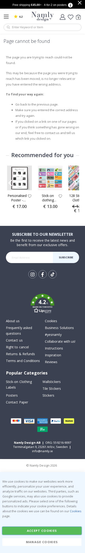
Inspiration (53, 355)
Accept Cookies (42, 531)
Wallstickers (51, 381)
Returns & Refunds (20, 354)
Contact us (14, 340)
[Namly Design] (42, 16)
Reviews (51, 362)
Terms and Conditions (23, 360)
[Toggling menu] (7, 16)
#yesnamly (53, 334)
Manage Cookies (42, 542)
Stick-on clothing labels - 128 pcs (47, 198)
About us (13, 321)
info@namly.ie (42, 451)
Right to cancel (17, 347)
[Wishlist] (70, 17)
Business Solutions (59, 327)
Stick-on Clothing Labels (19, 384)
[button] (30, 196)
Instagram (32, 274)
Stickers (48, 395)
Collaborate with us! (60, 341)
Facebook (42, 274)
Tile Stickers (51, 388)
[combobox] (42, 27)
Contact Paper (17, 402)
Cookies (51, 321)
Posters (12, 395)
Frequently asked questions (19, 330)
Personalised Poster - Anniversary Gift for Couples (17, 198)
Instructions (54, 348)
